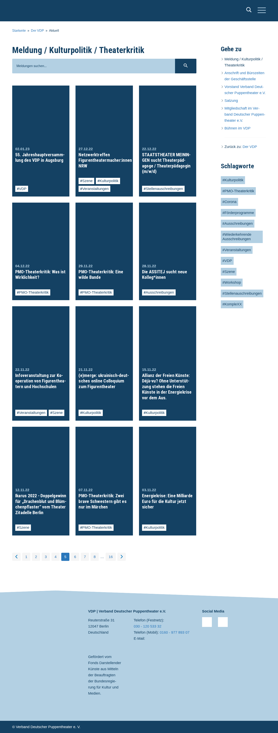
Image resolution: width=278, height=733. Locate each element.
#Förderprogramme (238, 213)
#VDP (227, 261)
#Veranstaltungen (236, 250)
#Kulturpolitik (232, 180)
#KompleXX (232, 304)
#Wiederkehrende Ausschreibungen (236, 236)
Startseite (19, 30)
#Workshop (231, 282)
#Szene (228, 272)
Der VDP (37, 30)
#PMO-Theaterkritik (238, 191)
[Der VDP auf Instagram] (223, 622)
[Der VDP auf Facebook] (207, 622)
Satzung (231, 101)
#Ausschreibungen (237, 224)
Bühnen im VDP (237, 128)
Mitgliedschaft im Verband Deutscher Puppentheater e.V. (244, 114)
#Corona (229, 202)
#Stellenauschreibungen (242, 293)
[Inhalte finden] (249, 10)
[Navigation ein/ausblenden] (262, 11)
